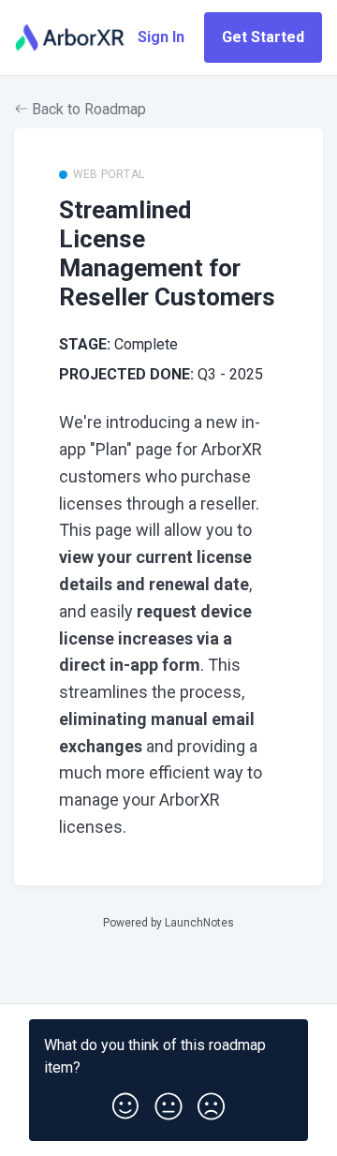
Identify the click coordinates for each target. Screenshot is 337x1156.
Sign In (161, 37)
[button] (125, 1102)
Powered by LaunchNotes (168, 922)
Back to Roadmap (87, 109)
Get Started (263, 37)
